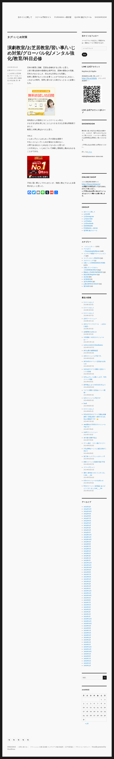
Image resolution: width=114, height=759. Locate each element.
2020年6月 (87, 633)
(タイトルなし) (89, 302)
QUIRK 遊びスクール (83, 17)
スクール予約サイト (43, 17)
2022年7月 (87, 574)
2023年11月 (87, 537)
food (85, 403)
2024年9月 (87, 514)
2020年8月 (87, 628)
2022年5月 (87, 579)
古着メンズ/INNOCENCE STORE (94, 263)
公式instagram (89, 216)
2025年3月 (87, 507)
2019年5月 (87, 663)
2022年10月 (88, 567)
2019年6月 (87, 661)
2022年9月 (87, 570)
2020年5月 (87, 635)
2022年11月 (87, 565)
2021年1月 (87, 616)
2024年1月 (87, 532)
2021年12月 (87, 591)
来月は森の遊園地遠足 (91, 350)
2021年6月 (87, 605)
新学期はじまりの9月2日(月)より (95, 385)
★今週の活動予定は (90, 438)
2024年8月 (87, 516)
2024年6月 (87, 521)
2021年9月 (87, 598)
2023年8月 (87, 544)
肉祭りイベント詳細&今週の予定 (94, 462)
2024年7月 (87, 518)
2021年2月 (87, 614)
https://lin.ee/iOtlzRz (89, 78)
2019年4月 (87, 665)
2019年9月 (87, 654)
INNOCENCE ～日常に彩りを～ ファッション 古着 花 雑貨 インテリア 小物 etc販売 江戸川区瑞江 (40, 747)
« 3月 (87, 724)
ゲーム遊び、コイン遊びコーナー (94, 443)
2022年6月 (87, 577)
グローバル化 (13, 76)
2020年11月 (87, 621)
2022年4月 (87, 581)
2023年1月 (87, 560)
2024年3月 (87, 528)
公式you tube (88, 219)
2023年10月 (88, 539)
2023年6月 (87, 549)
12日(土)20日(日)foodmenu (93, 345)
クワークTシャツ (89, 467)
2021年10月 (87, 595)
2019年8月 (87, 656)
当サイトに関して (25, 17)
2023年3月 (87, 556)
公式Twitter (88, 221)
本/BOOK (87, 279)
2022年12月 (88, 563)
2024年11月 (87, 509)
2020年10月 (88, 623)
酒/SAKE (87, 286)
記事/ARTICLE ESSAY (14, 70)
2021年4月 (87, 609)
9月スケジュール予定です (92, 398)
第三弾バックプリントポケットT (94, 456)
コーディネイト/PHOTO (92, 258)
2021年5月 (87, 607)
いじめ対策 (11, 73)
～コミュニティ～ (89, 246)
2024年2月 (87, 530)
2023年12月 (88, 535)
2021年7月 (87, 602)
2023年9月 (87, 542)
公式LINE (87, 214)
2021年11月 (87, 593)
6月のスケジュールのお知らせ (93, 480)
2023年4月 (87, 553)
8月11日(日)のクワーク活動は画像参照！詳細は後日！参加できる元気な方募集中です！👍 (95, 416)
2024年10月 (88, 511)
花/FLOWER (88, 282)
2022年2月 (87, 586)
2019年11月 (87, 649)
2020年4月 (87, 637)
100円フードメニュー (91, 432)
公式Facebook (88, 223)
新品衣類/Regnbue (90, 275)
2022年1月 (87, 588)
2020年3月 (87, 640)
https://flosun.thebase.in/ (91, 184)
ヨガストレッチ (89, 260)
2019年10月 (88, 651)
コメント (10, 83)
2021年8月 (87, 600)
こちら (90, 152)
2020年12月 (88, 619)
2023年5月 (87, 551)
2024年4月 (87, 525)
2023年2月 (87, 558)
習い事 (18, 80)
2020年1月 (87, 644)
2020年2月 (87, 642)
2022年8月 (87, 572)
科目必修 (12, 80)
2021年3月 (87, 612)
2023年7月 (87, 546)
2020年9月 (87, 626)
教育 (15, 78)
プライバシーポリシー (82, 747)
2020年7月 (87, 630)
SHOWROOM (101, 17)
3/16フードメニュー (90, 319)
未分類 (86, 277)
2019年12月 (88, 647)
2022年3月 (87, 584)
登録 (84, 55)
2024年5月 (87, 523)
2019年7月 (87, 658)
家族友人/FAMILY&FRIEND (93, 272)
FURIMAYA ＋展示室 (62, 17)
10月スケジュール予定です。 (93, 356)
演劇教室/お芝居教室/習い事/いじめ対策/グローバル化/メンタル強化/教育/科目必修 (41, 53)
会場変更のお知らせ (90, 332)
